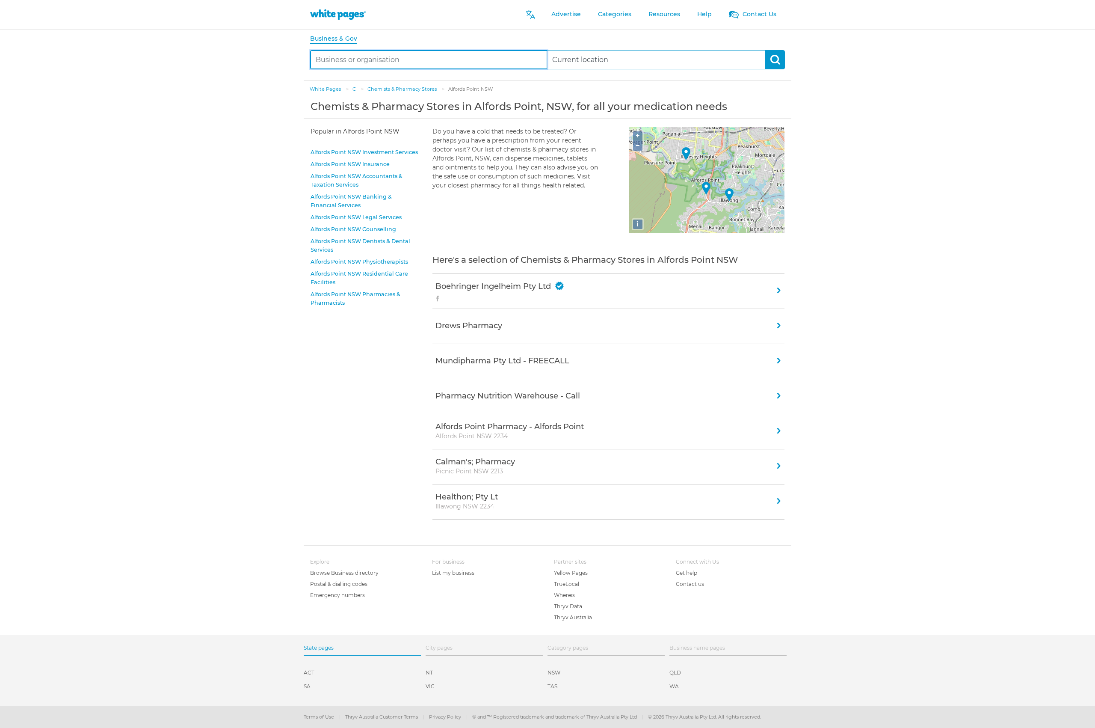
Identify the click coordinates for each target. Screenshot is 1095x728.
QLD (675, 672)
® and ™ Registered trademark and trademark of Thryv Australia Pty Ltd (555, 717)
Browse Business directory (344, 573)
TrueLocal (566, 584)
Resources (664, 14)
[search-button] (774, 60)
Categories (614, 14)
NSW (554, 672)
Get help (686, 573)
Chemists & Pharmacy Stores (402, 89)
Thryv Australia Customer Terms (382, 717)
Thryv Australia (573, 617)
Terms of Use (319, 717)
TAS (552, 686)
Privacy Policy (445, 717)
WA (674, 686)
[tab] (337, 39)
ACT (309, 672)
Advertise (566, 14)
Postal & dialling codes (338, 584)
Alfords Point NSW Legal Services (356, 217)
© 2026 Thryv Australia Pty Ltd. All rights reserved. (704, 717)
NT (429, 672)
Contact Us (758, 14)
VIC (430, 686)
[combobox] (429, 60)
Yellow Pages (571, 573)
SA (307, 686)
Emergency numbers (337, 595)
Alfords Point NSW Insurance (350, 164)
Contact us (690, 584)
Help (704, 14)
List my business (453, 573)
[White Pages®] (338, 14)
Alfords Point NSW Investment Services (364, 152)
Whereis (564, 595)
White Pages (326, 89)
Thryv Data (568, 606)
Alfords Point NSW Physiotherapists (359, 262)
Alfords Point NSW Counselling (353, 229)
